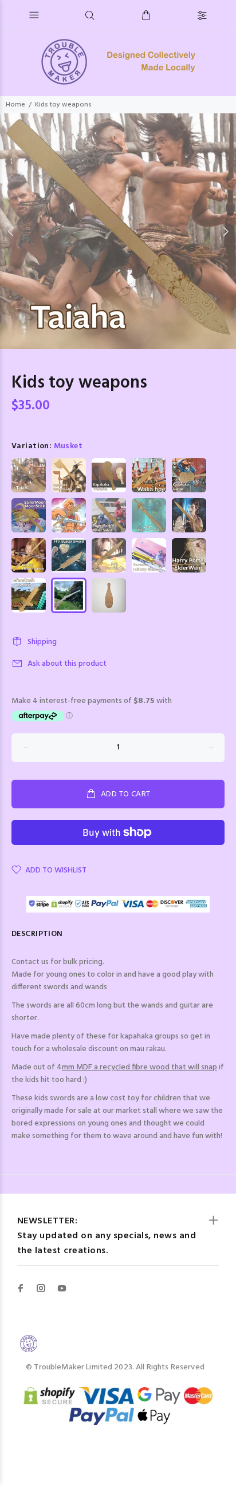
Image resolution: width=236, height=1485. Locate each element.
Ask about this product (67, 663)
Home (15, 104)
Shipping (42, 642)
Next (225, 231)
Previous (11, 231)
